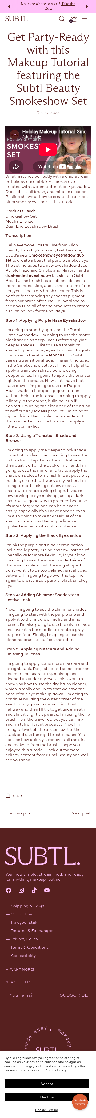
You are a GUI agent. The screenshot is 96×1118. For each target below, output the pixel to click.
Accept (46, 1083)
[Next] (88, 6)
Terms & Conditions (29, 947)
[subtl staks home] (17, 19)
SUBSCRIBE (74, 995)
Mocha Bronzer (20, 221)
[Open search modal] (62, 18)
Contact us (21, 914)
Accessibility (23, 955)
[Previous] (8, 6)
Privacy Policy (56, 1069)
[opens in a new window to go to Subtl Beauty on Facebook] (8, 891)
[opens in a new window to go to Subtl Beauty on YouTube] (47, 891)
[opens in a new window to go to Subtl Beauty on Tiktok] (34, 891)
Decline (47, 1097)
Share (17, 795)
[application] (80, 1102)
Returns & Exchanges (32, 930)
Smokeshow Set (21, 216)
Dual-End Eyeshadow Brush (32, 226)
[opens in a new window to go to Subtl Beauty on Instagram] (21, 891)
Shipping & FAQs (27, 906)
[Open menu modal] (84, 18)
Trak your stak (23, 922)
